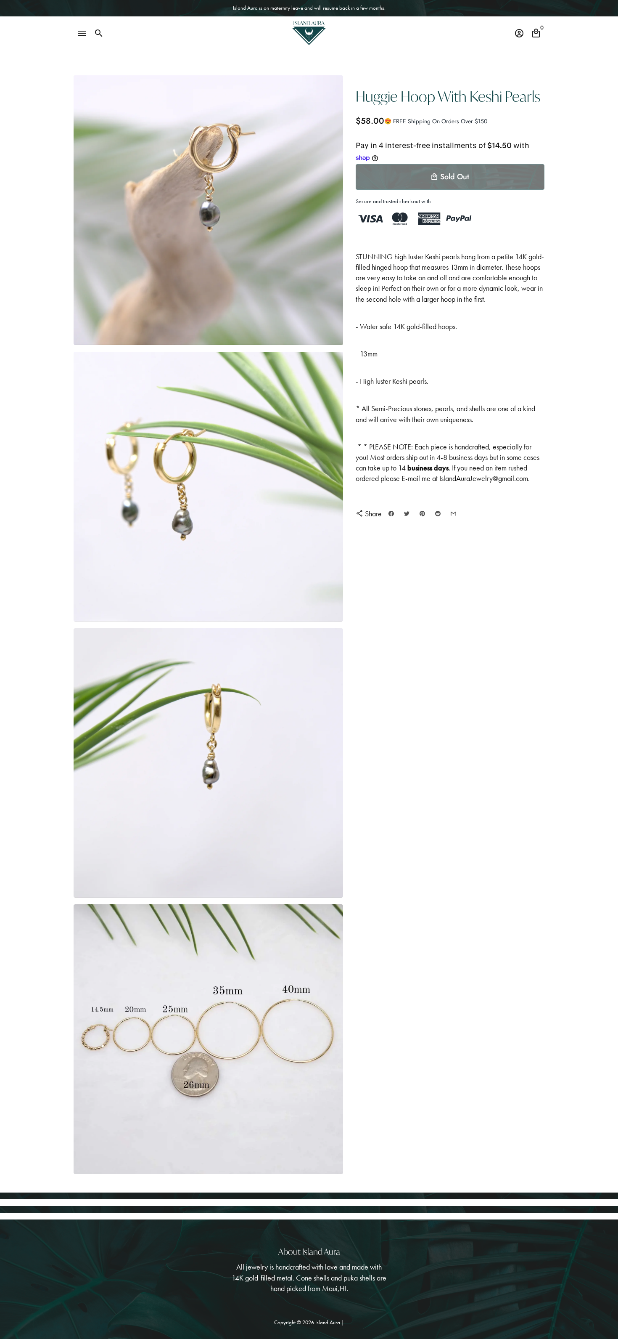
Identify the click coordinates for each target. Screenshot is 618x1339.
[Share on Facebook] (391, 513)
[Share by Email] (453, 513)
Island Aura (328, 1322)
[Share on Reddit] (438, 513)
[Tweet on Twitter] (407, 513)
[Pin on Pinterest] (422, 513)
